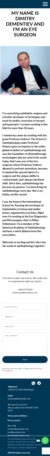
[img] (39, 383)
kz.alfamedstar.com (16, 432)
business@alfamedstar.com (19, 398)
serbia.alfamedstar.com (18, 429)
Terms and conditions (17, 415)
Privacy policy (14, 420)
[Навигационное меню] (45, 4)
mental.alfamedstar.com (18, 435)
